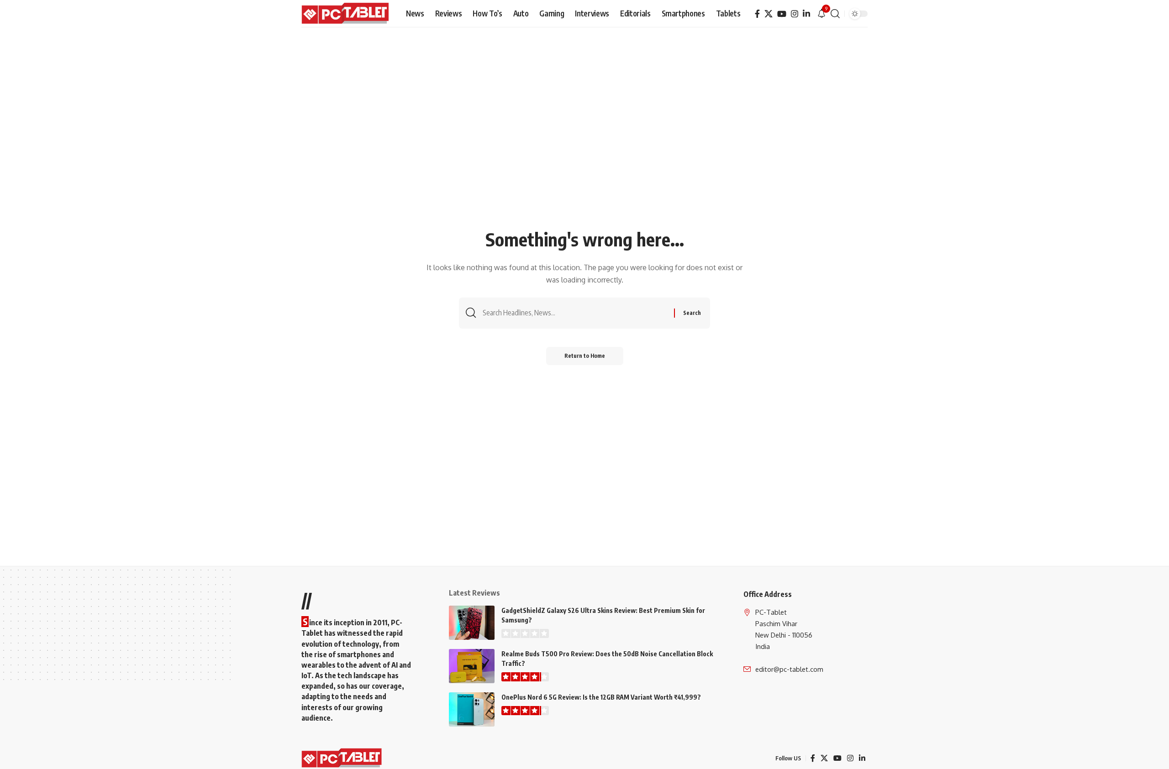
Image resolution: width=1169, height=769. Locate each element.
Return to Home (584, 355)
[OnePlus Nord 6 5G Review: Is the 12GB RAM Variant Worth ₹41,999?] (472, 709)
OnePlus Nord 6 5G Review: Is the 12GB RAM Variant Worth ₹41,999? (601, 697)
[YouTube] (782, 14)
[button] (835, 13)
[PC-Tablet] (346, 13)
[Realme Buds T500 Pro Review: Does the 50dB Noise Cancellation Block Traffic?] (472, 666)
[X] (768, 14)
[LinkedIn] (806, 14)
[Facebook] (757, 14)
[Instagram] (794, 14)
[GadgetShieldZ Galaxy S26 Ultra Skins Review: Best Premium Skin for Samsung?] (472, 623)
